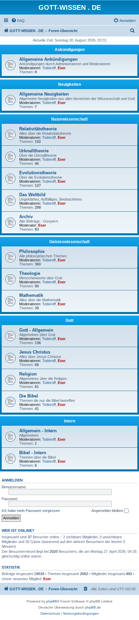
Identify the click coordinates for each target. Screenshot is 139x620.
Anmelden (12, 480)
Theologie (29, 273)
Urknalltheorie (34, 150)
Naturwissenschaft (69, 119)
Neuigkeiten (69, 84)
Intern (69, 421)
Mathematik (31, 295)
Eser (61, 68)
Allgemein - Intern (38, 430)
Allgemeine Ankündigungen (48, 59)
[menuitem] (18, 21)
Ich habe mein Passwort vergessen (31, 511)
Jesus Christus (34, 352)
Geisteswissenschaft (69, 241)
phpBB (51, 601)
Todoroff (49, 68)
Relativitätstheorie (38, 128)
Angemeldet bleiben (107, 511)
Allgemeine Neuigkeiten (44, 94)
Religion (28, 374)
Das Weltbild (32, 194)
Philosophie (32, 251)
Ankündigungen (70, 49)
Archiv (26, 216)
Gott (69, 320)
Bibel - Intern (32, 452)
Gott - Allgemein (36, 330)
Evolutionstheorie (37, 172)
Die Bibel (28, 395)
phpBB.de (93, 607)
